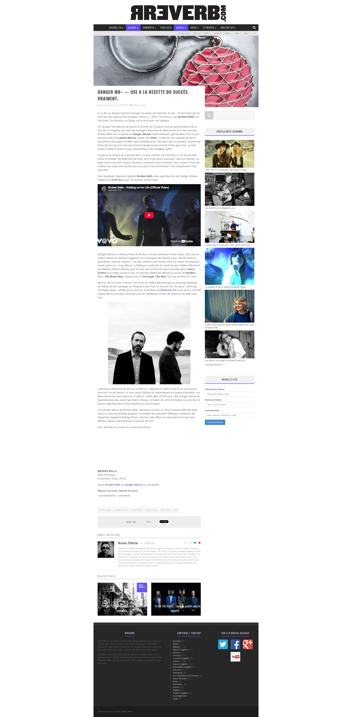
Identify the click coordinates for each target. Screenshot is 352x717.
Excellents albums (230, 131)
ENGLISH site (228, 27)
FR (255, 33)
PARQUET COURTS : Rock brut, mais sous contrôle (123, 608)
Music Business (180, 678)
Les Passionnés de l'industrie (186, 675)
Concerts (148, 27)
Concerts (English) (181, 658)
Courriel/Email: (212, 410)
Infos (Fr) (177, 670)
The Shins (165, 510)
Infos (194, 27)
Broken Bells (113, 484)
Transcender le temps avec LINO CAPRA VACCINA (227, 245)
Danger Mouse (133, 484)
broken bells (105, 510)
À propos (208, 27)
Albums (132, 27)
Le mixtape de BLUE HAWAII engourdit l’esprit (225, 287)
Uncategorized (179, 695)
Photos (176, 687)
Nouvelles (177, 684)
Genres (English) (180, 664)
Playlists (166, 27)
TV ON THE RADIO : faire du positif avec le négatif (177, 608)
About (246, 33)
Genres (180, 27)
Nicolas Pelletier (107, 105)
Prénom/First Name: (215, 389)
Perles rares (151, 510)
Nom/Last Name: (213, 400)
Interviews (177, 672)
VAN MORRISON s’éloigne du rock (220, 208)
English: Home (184, 33)
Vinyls (175, 698)
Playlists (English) (180, 693)
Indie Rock (137, 510)
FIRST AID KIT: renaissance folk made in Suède (226, 170)
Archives (176, 652)
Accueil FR (115, 27)
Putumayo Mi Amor (213, 364)
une (175, 510)
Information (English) (182, 667)
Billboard (166, 290)
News (175, 681)
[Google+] (199, 543)
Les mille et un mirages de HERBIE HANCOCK (225, 360)
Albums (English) (180, 649)
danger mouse (121, 510)
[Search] (254, 27)
